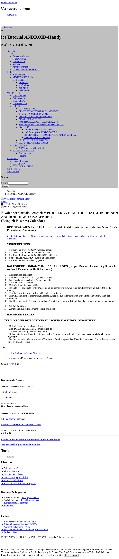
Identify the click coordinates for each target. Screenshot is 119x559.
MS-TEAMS (13, 171)
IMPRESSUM (13, 169)
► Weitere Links (9, 532)
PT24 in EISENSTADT (30, 119)
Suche (4, 183)
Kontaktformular (20, 161)
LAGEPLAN (19, 163)
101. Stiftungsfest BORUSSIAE (39, 129)
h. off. (9, 392)
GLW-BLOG (19, 101)
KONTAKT (12, 158)
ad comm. (10, 419)
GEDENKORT (20, 103)
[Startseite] (6, 27)
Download (23, 82)
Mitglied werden (20, 67)
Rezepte (22, 156)
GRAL (10, 53)
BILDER (17, 106)
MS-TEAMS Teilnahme (24, 77)
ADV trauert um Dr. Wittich (31, 148)
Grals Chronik (19, 59)
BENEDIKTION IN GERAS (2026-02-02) (39, 111)
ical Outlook (24, 90)
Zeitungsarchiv (19, 98)
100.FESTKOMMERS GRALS (33, 142)
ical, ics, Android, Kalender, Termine (24, 353)
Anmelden (12, 15)
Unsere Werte (19, 61)
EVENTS (11, 72)
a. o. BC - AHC (7, 398)
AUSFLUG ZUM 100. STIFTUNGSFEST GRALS (21, 424)
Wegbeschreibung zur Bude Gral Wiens (20, 444)
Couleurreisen (25, 153)
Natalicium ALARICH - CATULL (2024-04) (39, 122)
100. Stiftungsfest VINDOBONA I (40, 132)
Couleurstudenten (21, 56)
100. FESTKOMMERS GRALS (34, 140)
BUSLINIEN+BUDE (23, 166)
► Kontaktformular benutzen (14, 502)
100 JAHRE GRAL (28, 108)
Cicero (4, 201)
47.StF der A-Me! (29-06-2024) (33, 114)
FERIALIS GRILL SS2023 (37, 137)
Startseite (11, 51)
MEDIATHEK (14, 93)
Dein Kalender (19, 80)
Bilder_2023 (24, 127)
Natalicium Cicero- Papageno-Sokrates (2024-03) (41, 124)
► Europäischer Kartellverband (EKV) (19, 521)
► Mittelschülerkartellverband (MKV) (19, 524)
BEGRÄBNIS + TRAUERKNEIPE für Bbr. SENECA (50, 135)
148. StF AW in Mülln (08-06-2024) (35, 116)
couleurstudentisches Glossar (26, 69)
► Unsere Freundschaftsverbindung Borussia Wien (24, 529)
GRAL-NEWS (20, 145)
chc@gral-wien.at (30, 497)
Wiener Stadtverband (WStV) (17, 527)
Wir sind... (17, 64)
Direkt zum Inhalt (9, 2)
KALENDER (19, 74)
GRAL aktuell (19, 95)
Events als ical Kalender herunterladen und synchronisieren (30, 439)
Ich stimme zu (71, 555)
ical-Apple (23, 87)
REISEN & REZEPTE (23, 150)
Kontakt (10, 456)
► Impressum (7, 505)
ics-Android (24, 85)
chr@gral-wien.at (31, 500)
